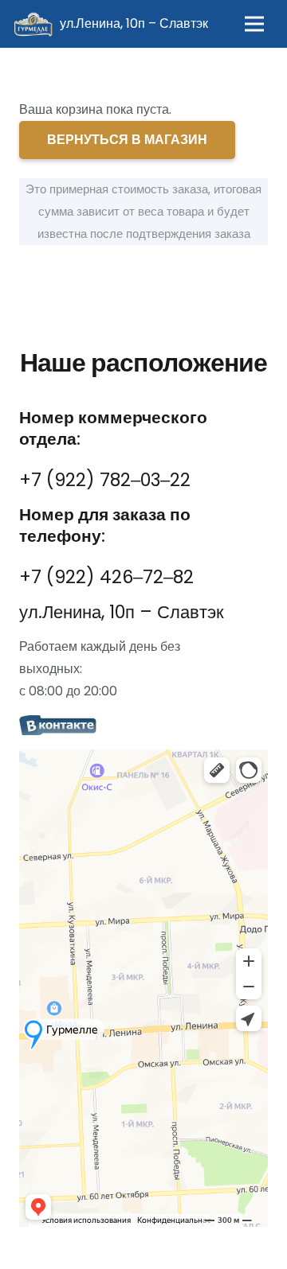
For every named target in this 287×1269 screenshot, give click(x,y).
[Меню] (254, 24)
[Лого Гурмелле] (33, 24)
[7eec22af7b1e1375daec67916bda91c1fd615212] (143, 726)
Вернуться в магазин (127, 139)
